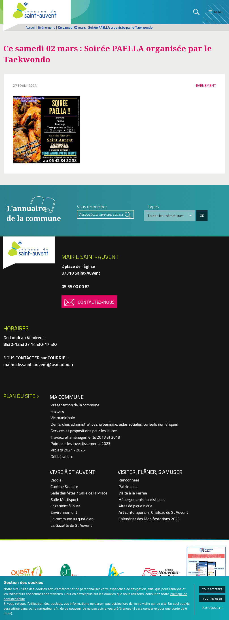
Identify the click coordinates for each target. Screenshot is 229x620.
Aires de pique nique (135, 506)
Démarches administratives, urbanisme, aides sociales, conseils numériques (114, 424)
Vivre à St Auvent (72, 472)
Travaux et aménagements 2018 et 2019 (85, 437)
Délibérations (62, 456)
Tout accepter (212, 589)
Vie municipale (63, 418)
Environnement (64, 512)
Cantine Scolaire (64, 486)
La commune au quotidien (72, 519)
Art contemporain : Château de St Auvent (153, 512)
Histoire (57, 411)
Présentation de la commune (75, 405)
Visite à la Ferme (133, 493)
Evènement (46, 27)
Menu (218, 11)
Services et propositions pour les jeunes (84, 431)
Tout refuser (212, 598)
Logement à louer (65, 506)
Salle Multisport (64, 499)
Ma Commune (67, 397)
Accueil (30, 27)
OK (202, 215)
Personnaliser (212, 608)
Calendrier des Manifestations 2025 (149, 519)
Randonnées (129, 480)
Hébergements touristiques (142, 499)
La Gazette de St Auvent (71, 525)
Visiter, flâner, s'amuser (150, 472)
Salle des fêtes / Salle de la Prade (79, 493)
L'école (56, 480)
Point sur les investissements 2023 (80, 443)
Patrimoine (128, 486)
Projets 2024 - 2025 (68, 450)
